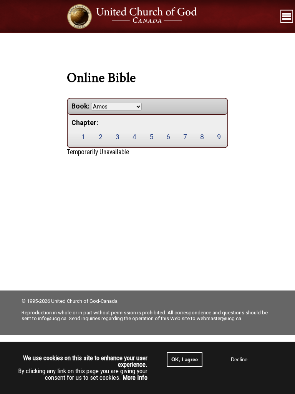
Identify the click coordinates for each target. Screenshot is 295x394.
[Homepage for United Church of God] (139, 16)
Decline (239, 359)
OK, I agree (184, 359)
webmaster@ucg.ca (219, 318)
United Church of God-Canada (84, 301)
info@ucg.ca (52, 318)
